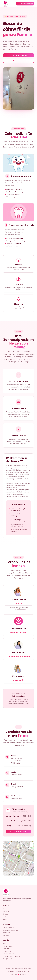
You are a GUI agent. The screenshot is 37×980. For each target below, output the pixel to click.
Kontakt (5, 919)
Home (4, 909)
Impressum (11, 971)
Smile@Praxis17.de (17, 787)
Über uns (5, 914)
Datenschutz (19, 971)
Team (4, 916)
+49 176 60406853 (17, 798)
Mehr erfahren (17, 61)
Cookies (26, 971)
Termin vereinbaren (26, 3)
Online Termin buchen (19, 55)
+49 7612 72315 (16, 775)
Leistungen (6, 911)
